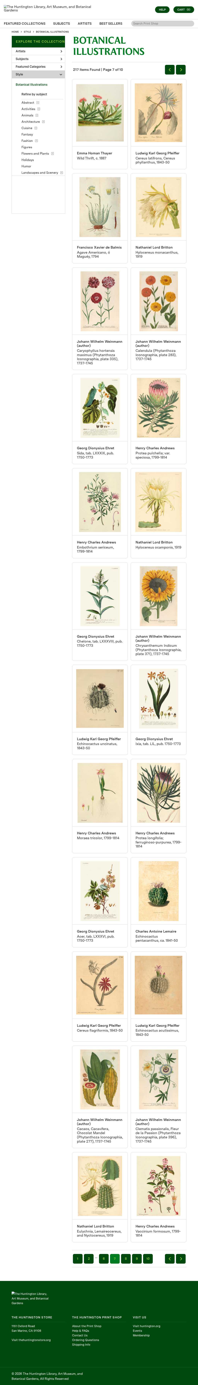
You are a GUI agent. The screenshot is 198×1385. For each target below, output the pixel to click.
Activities (28, 109)
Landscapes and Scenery (39, 172)
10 (147, 1259)
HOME (15, 31)
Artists (20, 51)
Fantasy (27, 134)
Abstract (27, 102)
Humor (26, 166)
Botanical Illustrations (31, 84)
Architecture (30, 122)
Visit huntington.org (146, 1326)
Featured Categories (30, 67)
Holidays (27, 160)
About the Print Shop (86, 1326)
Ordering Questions (85, 1340)
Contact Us (80, 1335)
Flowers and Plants (35, 153)
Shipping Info (81, 1344)
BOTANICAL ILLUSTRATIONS (52, 31)
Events (137, 1331)
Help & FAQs (80, 1331)
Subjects (22, 59)
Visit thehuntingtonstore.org (31, 1340)
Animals (27, 115)
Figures (26, 147)
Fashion (27, 141)
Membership (141, 1335)
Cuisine (26, 128)
